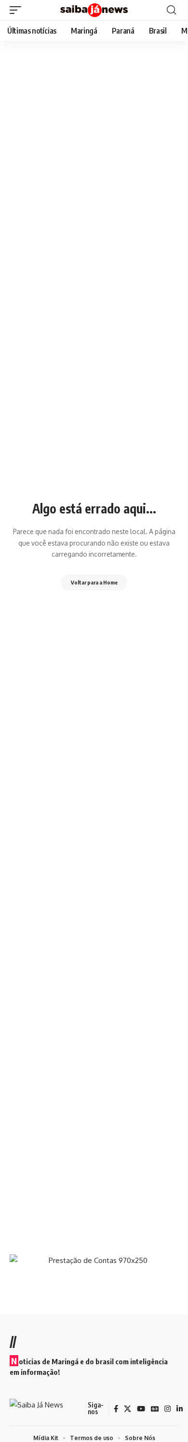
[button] (18, 10)
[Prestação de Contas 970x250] (94, 1275)
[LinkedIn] (179, 1409)
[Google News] (154, 1409)
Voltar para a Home (94, 582)
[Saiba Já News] (94, 10)
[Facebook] (116, 1409)
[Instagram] (167, 1409)
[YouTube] (141, 1409)
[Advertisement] (94, 1144)
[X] (127, 1409)
